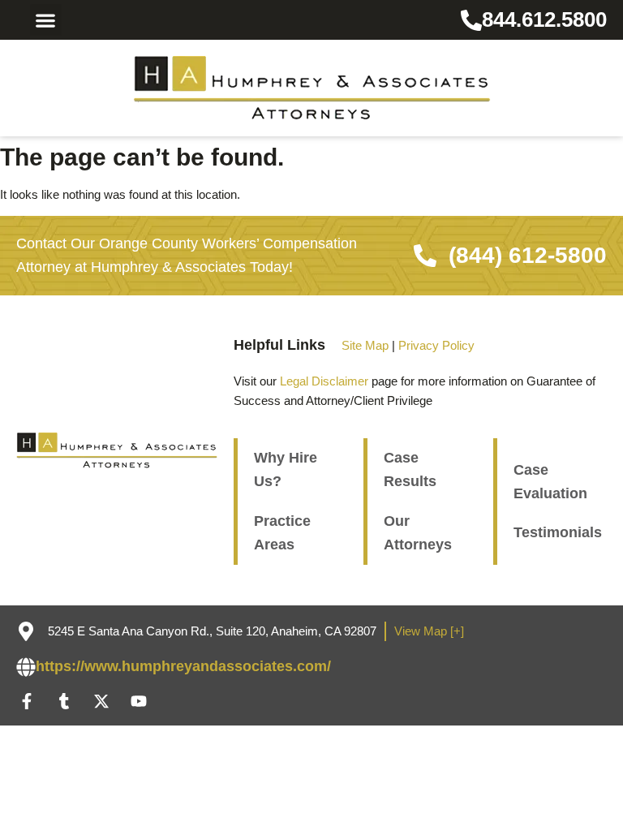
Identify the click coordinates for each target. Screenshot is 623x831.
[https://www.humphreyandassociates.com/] (26, 667)
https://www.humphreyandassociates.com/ (183, 666)
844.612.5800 (544, 19)
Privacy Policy (436, 345)
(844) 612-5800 (528, 255)
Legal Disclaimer (324, 381)
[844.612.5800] (471, 20)
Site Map (365, 345)
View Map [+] (429, 631)
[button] (46, 20)
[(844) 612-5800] (425, 255)
